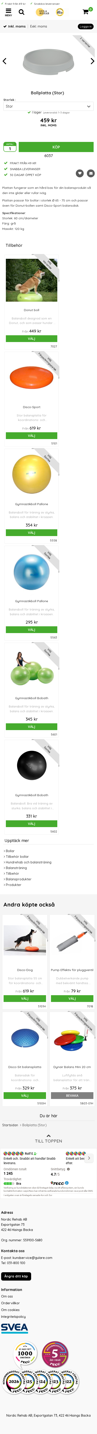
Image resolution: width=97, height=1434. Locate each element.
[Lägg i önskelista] (80, 173)
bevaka (72, 1095)
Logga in (86, 26)
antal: (10, 144)
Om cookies (10, 1310)
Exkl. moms (38, 26)
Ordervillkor (10, 1303)
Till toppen (48, 1141)
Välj (31, 338)
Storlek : (9, 100)
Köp (56, 147)
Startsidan (10, 1125)
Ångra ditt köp (16, 1276)
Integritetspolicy (13, 1317)
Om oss (7, 1296)
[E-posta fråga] (91, 173)
